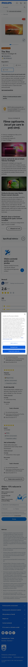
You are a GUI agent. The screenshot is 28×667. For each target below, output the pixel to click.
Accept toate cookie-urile (13, 351)
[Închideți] (24, 314)
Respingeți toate (13, 347)
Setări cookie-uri (13, 343)
